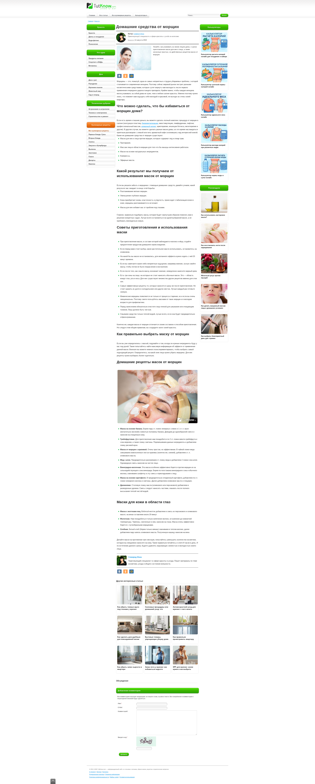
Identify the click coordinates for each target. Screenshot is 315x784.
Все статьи (103, 15)
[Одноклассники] (125, 76)
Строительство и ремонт (98, 116)
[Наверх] (52, 781)
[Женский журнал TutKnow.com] (101, 5)
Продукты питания (96, 58)
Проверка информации (112, 774)
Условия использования (127, 777)
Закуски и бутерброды (98, 145)
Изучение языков (95, 87)
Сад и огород (94, 95)
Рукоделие (93, 84)
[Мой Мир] (131, 76)
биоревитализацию (150, 123)
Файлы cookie (114, 777)
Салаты (91, 142)
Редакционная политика (96, 774)
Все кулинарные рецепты (121, 15)
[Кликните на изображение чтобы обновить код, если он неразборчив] (146, 746)
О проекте (92, 772)
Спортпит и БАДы (96, 62)
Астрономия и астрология (99, 109)
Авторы (99, 772)
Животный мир (95, 91)
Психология (93, 44)
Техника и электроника (98, 113)
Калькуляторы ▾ (141, 15)
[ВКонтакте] (119, 76)
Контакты (105, 772)
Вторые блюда (94, 138)
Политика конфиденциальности (99, 777)
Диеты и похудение (96, 37)
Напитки (92, 164)
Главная (92, 15)
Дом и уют (93, 80)
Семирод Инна (139, 34)
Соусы (91, 157)
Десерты (92, 160)
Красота (97, 21)
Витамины (93, 66)
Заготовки (93, 153)
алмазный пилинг (148, 126)
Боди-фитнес (94, 40)
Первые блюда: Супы (97, 134)
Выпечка (92, 149)
